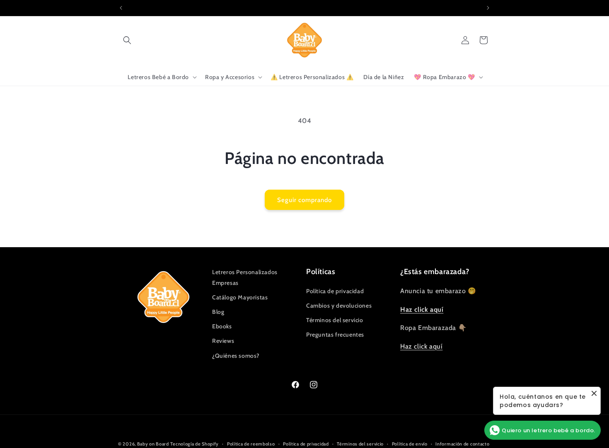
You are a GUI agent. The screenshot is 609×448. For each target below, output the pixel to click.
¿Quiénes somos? (236, 355)
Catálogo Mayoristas (240, 297)
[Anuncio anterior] (121, 8)
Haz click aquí (421, 346)
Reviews (223, 340)
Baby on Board (153, 444)
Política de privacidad (335, 291)
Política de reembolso (251, 443)
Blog (218, 312)
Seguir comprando (304, 200)
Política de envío (410, 443)
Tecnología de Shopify (194, 444)
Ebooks (222, 326)
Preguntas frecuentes (335, 334)
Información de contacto (462, 443)
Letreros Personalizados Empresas (245, 277)
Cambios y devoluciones (339, 305)
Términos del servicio (334, 320)
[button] (127, 40)
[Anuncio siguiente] (488, 8)
